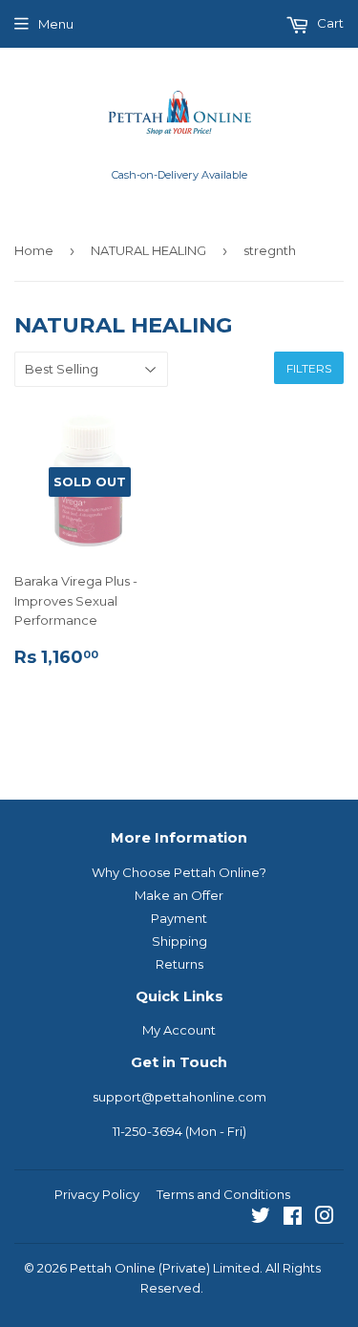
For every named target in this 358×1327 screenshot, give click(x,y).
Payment (179, 918)
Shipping (179, 941)
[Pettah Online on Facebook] (293, 1218)
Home (33, 250)
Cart (329, 23)
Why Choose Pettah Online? (179, 872)
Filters (308, 368)
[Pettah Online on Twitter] (260, 1218)
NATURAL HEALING (148, 250)
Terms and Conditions (223, 1194)
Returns (179, 964)
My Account (179, 1030)
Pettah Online (113, 1267)
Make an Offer (179, 895)
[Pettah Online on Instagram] (324, 1218)
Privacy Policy (96, 1194)
